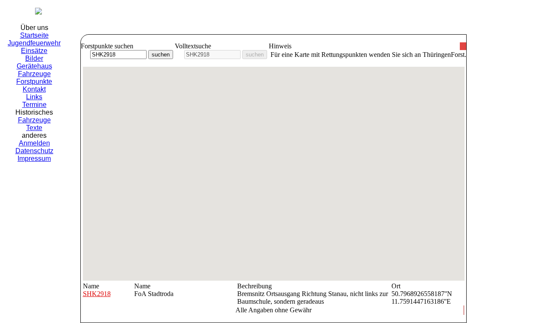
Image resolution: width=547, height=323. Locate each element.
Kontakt (34, 89)
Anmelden (34, 143)
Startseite (34, 35)
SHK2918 (97, 293)
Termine (34, 104)
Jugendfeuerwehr (34, 43)
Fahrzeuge (34, 73)
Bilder (34, 58)
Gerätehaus (34, 66)
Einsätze (34, 50)
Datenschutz (34, 150)
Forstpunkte (34, 81)
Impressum (34, 158)
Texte (34, 127)
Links (34, 97)
